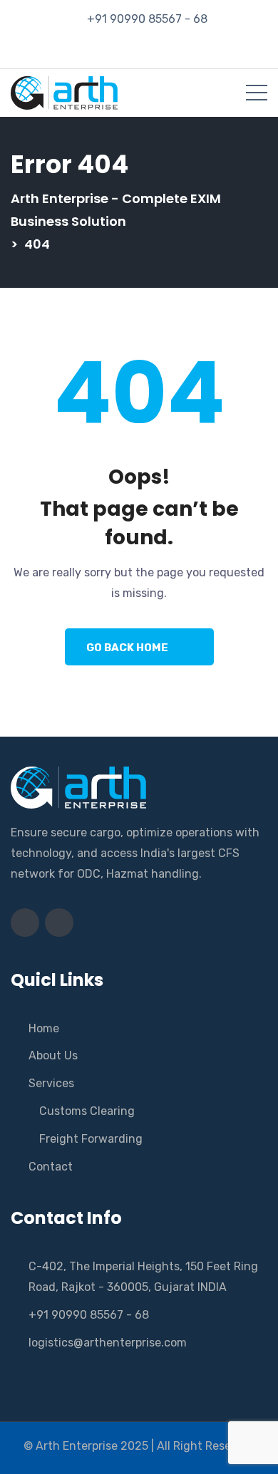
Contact (51, 1166)
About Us (53, 1055)
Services (51, 1083)
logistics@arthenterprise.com (108, 1342)
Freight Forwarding (91, 1139)
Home (44, 1028)
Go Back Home (127, 647)
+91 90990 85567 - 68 (147, 19)
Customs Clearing (87, 1111)
